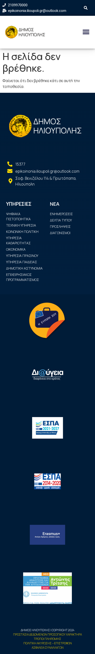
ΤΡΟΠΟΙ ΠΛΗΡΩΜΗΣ (47, 639)
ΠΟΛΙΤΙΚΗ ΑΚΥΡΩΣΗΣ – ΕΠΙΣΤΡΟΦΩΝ (47, 643)
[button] (85, 32)
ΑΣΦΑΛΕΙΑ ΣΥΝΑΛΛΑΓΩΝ (48, 648)
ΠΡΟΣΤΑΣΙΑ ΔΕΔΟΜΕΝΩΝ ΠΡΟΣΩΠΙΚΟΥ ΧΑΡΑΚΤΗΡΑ (47, 634)
